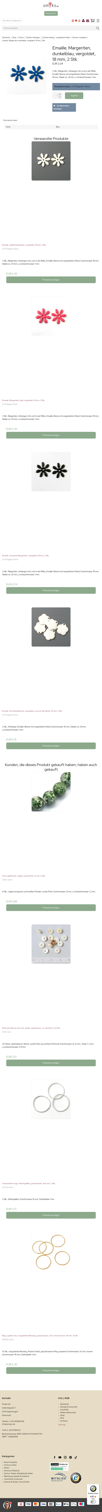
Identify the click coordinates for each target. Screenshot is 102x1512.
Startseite (64, 1404)
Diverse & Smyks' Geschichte (16, 1482)
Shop (62, 1415)
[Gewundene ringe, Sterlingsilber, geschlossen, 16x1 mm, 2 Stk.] (51, 1129)
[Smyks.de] (51, 6)
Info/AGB (64, 1409)
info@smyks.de (8, 1424)
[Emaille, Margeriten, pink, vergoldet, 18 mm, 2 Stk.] (51, 346)
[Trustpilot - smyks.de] (59, 1466)
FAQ (62, 1418)
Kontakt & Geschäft (68, 1407)
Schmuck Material (11, 1470)
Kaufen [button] (74, 95)
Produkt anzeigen (51, 279)
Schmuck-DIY (51, 13)
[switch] (93, 1501)
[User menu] (83, 21)
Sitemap (61, 1424)
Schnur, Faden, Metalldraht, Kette (18, 1473)
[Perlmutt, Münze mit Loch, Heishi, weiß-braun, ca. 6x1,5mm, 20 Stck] (51, 973)
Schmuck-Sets (10, 1465)
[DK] (72, 20)
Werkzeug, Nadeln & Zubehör (16, 1476)
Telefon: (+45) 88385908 (13, 1421)
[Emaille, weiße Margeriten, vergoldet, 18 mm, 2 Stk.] (51, 190)
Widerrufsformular (68, 1412)
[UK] (79, 20)
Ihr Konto (64, 1421)
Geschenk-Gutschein (13, 1479)
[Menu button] (98, 21)
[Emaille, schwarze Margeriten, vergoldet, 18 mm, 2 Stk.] (51, 501)
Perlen (6, 1468)
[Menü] (90, 1485)
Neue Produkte (10, 1462)
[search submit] (97, 28)
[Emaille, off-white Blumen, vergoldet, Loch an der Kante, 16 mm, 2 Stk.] (51, 656)
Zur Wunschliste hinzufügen (61, 107)
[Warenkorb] (92, 20)
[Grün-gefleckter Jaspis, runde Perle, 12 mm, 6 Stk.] (51, 821)
